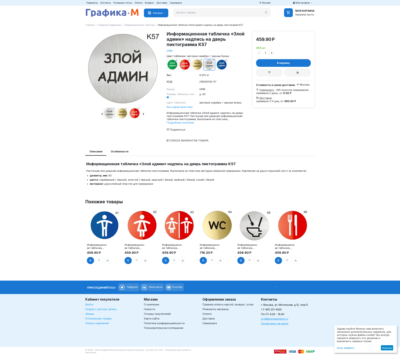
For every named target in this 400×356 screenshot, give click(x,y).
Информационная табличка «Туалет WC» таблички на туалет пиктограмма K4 (209, 246)
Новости (149, 309)
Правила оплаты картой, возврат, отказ (227, 304)
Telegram (132, 287)
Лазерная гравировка (109, 25)
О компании (151, 304)
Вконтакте (155, 287)
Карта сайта (151, 318)
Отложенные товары (98, 318)
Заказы (89, 313)
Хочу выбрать (345, 347)
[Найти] (266, 12)
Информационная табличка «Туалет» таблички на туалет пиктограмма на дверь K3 (172, 246)
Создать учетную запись (101, 309)
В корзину (283, 62)
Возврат (149, 2)
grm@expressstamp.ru (274, 318)
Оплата (138, 2)
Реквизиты (92, 2)
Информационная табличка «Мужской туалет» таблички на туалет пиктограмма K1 (97, 246)
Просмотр (104, 236)
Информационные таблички (140, 25)
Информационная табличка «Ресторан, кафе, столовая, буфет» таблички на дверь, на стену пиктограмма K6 (285, 246)
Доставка (162, 2)
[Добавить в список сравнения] (297, 72)
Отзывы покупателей (157, 313)
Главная (90, 25)
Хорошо (387, 347)
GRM (169, 50)
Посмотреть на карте (274, 323)
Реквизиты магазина (215, 309)
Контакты (105, 2)
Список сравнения (97, 323)
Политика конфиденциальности (164, 323)
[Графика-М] (112, 12)
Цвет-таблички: (176, 56)
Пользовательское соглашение (163, 327)
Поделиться (177, 129)
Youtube (176, 287)
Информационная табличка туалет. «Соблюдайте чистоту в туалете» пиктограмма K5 (247, 246)
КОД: (170, 81)
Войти (89, 304)
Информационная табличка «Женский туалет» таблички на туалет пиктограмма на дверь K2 (134, 246)
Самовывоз (176, 2)
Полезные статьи (122, 2)
